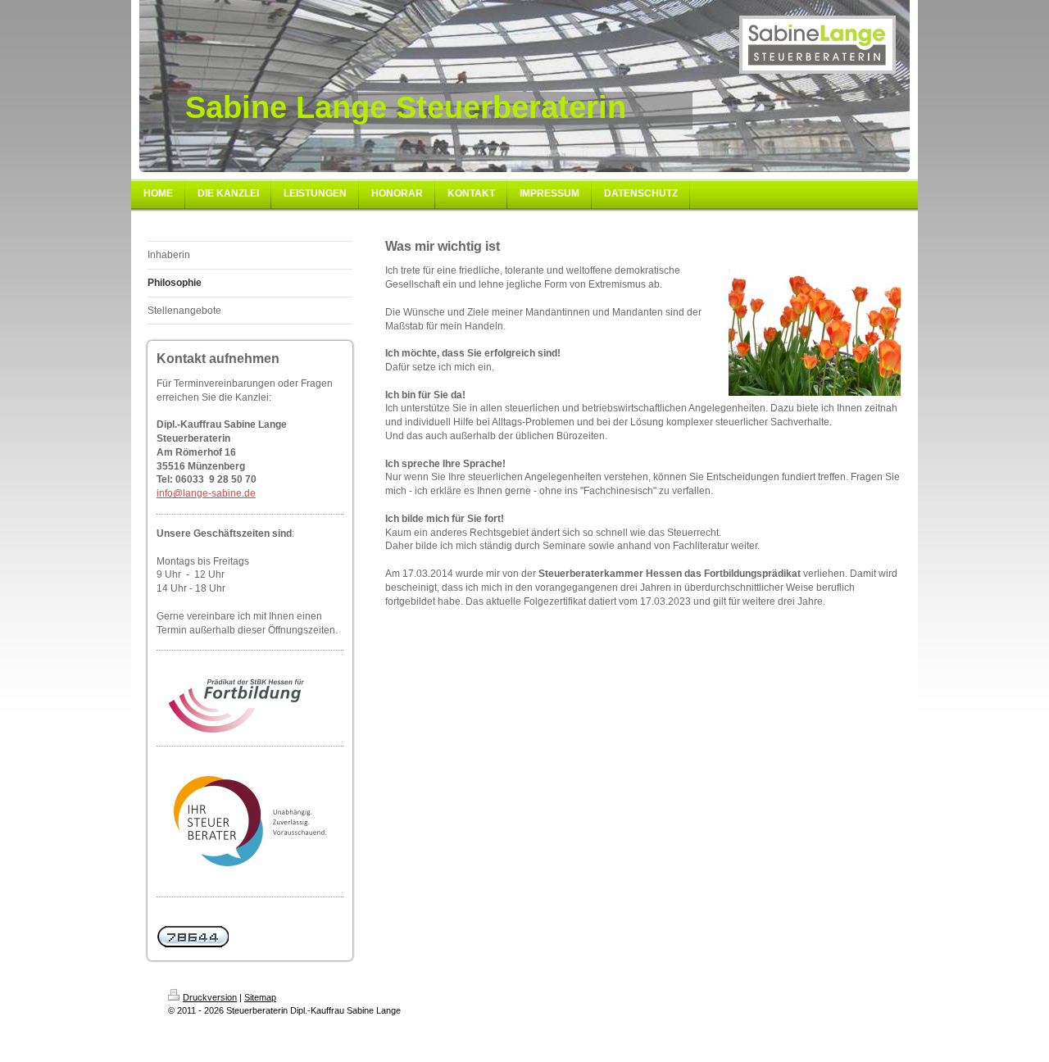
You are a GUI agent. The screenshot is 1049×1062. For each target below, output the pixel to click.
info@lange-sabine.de (206, 493)
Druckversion (210, 997)
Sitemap (260, 997)
